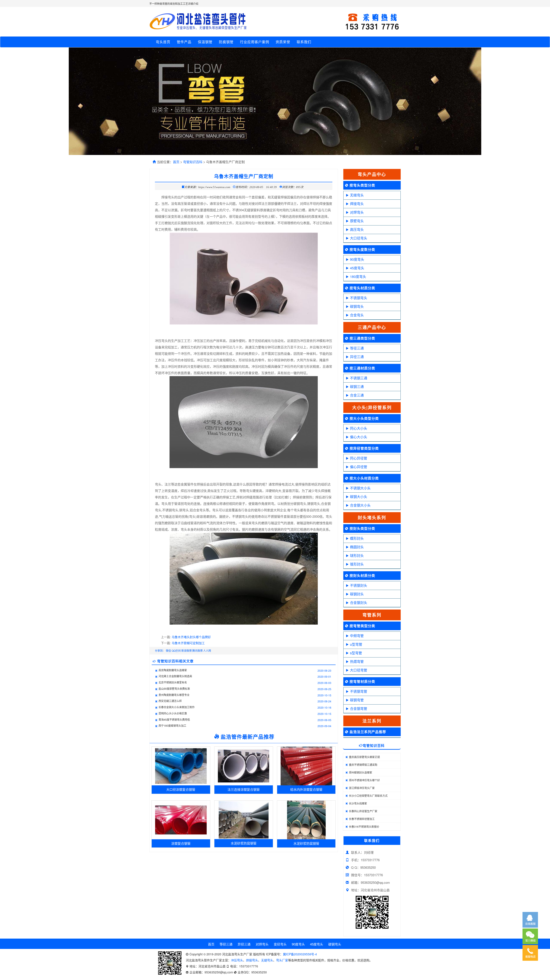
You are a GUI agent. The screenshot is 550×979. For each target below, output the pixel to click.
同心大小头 (358, 428)
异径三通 (357, 356)
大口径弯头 (358, 238)
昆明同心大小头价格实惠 (173, 713)
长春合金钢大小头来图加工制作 (177, 707)
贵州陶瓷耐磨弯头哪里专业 (174, 695)
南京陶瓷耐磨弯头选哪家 (173, 670)
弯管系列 (371, 615)
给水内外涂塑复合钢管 (306, 789)
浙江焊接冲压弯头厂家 (362, 788)
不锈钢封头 (358, 585)
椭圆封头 (357, 546)
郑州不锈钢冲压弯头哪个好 (364, 780)
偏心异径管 (358, 466)
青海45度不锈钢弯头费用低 (174, 719)
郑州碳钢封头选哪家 (360, 772)
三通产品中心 (372, 327)
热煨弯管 (357, 661)
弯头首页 (163, 41)
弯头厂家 (282, 960)
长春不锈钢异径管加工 (362, 819)
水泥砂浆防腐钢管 (244, 843)
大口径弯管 (358, 670)
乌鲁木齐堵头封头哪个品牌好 (191, 637)
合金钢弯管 (358, 708)
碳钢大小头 (358, 496)
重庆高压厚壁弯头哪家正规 (364, 757)
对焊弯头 (357, 212)
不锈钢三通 (358, 377)
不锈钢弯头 (358, 297)
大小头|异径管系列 (372, 407)
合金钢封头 (358, 602)
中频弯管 (357, 635)
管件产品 (184, 41)
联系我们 (304, 41)
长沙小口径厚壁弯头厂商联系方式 (368, 795)
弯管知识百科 (192, 161)
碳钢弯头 (357, 306)
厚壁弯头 (357, 220)
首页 (176, 161)
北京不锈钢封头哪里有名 (173, 682)
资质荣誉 (283, 41)
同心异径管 (358, 458)
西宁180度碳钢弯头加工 (172, 725)
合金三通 (357, 395)
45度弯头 (357, 267)
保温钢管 (205, 41)
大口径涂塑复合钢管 (180, 789)
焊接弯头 (357, 203)
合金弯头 (357, 315)
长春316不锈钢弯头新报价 (364, 826)
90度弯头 (357, 259)
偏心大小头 (358, 436)
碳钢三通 (357, 386)
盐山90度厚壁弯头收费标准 (174, 688)
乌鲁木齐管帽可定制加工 (188, 643)
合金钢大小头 (360, 505)
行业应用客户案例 (254, 41)
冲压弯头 (237, 960)
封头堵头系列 (372, 517)
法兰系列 (371, 721)
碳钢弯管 (357, 699)
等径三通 (357, 348)
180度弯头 (358, 276)
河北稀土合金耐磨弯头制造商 (175, 676)
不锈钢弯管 (358, 691)
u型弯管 (356, 644)
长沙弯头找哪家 (358, 803)
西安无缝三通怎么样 (170, 701)
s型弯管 (356, 652)
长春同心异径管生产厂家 (363, 811)
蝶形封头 (357, 538)
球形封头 (357, 555)
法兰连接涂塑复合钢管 (244, 789)
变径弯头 (280, 944)
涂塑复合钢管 (181, 843)
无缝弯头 (357, 195)
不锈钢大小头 (360, 488)
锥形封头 (357, 564)
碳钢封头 (357, 593)
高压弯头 (357, 229)
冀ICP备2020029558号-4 (300, 954)
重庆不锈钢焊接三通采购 (363, 764)
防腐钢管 (226, 41)
